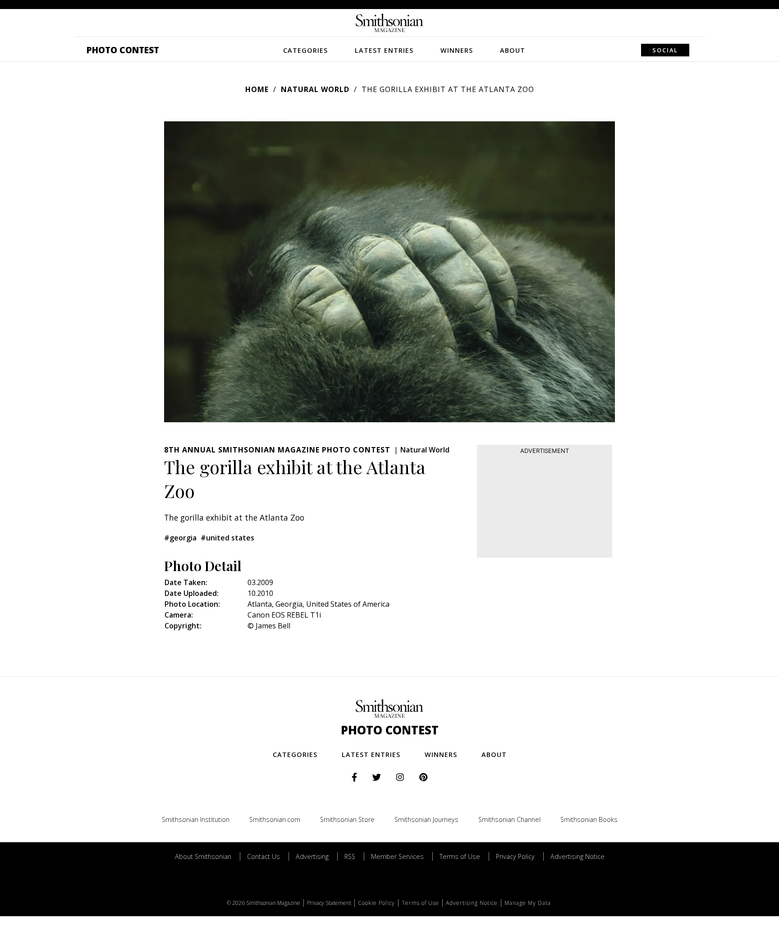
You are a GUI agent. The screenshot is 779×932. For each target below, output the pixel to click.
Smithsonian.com (274, 819)
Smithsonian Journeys (426, 819)
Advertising (312, 856)
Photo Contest (123, 50)
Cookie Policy (376, 903)
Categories (305, 50)
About (512, 50)
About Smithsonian (203, 856)
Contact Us (263, 856)
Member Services (397, 856)
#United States (227, 538)
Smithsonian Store (347, 819)
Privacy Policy (515, 856)
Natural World (315, 89)
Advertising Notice (577, 856)
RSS (349, 856)
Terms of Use (460, 856)
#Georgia (180, 538)
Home (257, 89)
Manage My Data (527, 903)
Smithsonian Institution (195, 819)
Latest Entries (384, 50)
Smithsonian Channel (509, 819)
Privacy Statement (329, 903)
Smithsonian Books (589, 819)
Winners (456, 50)
